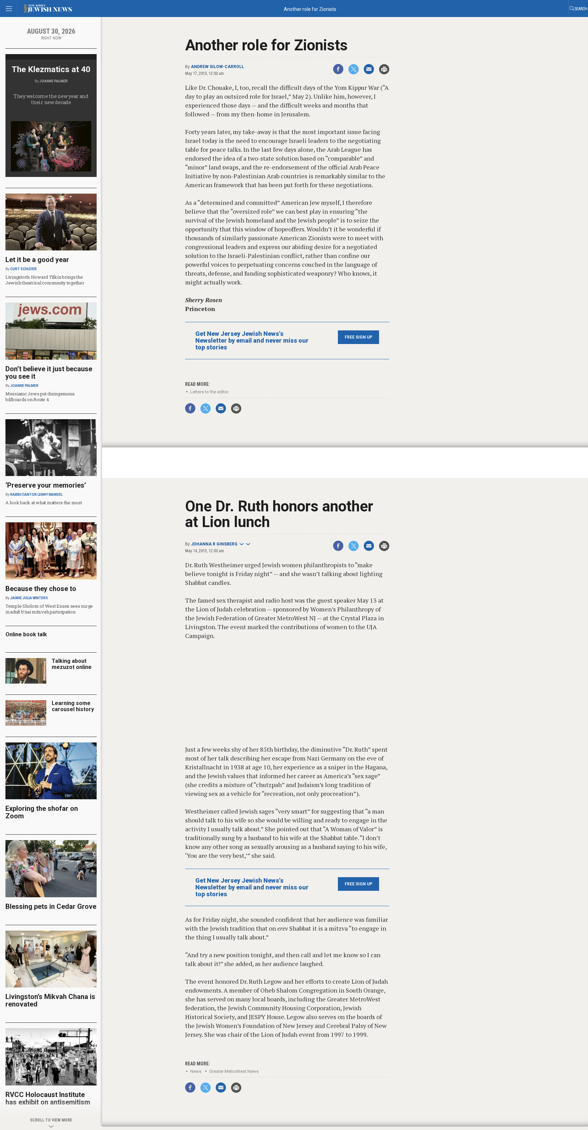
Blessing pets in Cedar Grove (50, 906)
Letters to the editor (209, 391)
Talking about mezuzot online (72, 664)
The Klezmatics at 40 (51, 69)
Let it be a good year (37, 260)
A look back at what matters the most (43, 503)
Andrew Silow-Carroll (217, 66)
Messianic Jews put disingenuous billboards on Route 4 (40, 397)
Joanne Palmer (53, 81)
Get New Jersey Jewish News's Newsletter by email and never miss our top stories (252, 340)
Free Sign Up (358, 337)
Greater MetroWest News (234, 1071)
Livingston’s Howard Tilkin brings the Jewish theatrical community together (44, 280)
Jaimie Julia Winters (29, 598)
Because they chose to (40, 589)
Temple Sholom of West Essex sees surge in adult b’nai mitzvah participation (49, 609)
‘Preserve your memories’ (45, 485)
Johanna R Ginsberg (214, 544)
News (195, 1071)
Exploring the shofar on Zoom (41, 812)
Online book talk (26, 634)
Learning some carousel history (73, 706)
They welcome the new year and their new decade (51, 99)
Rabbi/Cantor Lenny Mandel (36, 494)
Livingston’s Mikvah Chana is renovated (50, 1000)
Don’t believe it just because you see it (48, 372)
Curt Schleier (23, 269)
